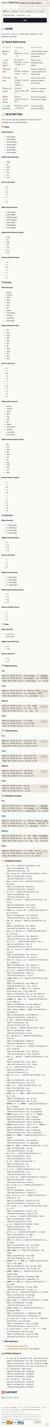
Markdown (36, 1407)
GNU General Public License (31, 1410)
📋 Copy (44, 676)
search (41, 11)
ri (35, 11)
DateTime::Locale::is (9, 34)
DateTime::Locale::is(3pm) (34, 3)
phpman (13, 1407)
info (22, 11)
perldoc (15, 11)
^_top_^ (37, 1422)
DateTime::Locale (12, 1397)
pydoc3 (29, 11)
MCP (3, 1410)
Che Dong (14, 1410)
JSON (44, 1407)
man (4, 2)
